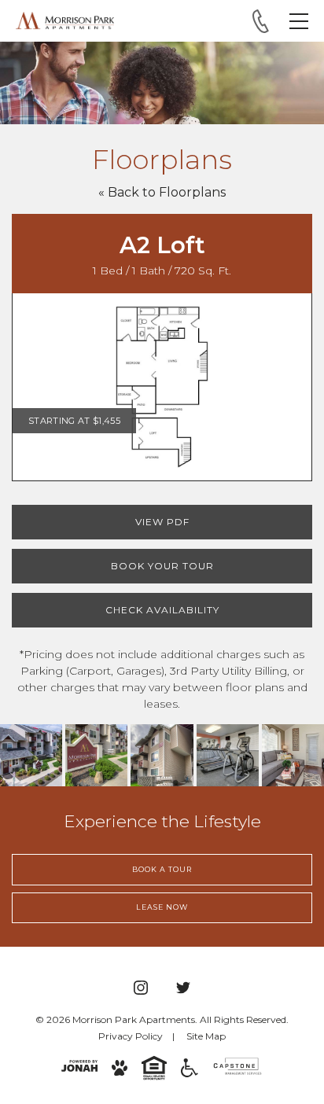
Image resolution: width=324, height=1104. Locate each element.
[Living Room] (293, 755)
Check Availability (162, 610)
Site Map (206, 1036)
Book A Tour (161, 869)
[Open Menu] (298, 21)
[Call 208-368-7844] (260, 21)
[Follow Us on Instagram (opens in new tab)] (140, 987)
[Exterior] (31, 755)
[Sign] (96, 755)
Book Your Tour (162, 566)
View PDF (162, 522)
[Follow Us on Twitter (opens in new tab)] (183, 987)
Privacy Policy (130, 1036)
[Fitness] (228, 755)
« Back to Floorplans (162, 192)
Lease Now (161, 907)
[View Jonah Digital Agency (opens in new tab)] (79, 1066)
